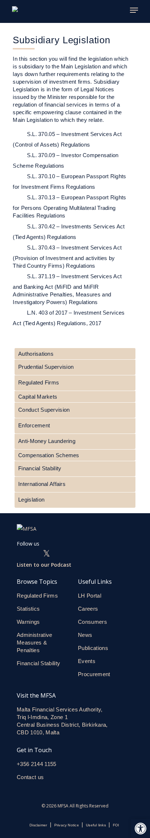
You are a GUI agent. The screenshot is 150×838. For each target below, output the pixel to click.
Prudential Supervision (46, 367)
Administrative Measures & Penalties (34, 642)
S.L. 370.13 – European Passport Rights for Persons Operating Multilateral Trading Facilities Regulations (69, 206)
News (85, 635)
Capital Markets (37, 397)
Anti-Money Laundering (46, 441)
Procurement (94, 674)
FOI (116, 825)
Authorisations (36, 354)
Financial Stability (39, 468)
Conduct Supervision (44, 410)
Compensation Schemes (48, 455)
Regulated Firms (38, 382)
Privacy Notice (66, 825)
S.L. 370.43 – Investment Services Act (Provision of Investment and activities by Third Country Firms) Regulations (67, 256)
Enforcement (34, 425)
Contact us (31, 777)
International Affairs (42, 484)
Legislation (31, 499)
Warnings (28, 622)
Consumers (92, 622)
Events (86, 661)
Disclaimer (38, 825)
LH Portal (89, 595)
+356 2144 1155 (36, 764)
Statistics (28, 609)
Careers (88, 609)
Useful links (96, 825)
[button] (140, 828)
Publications (93, 648)
